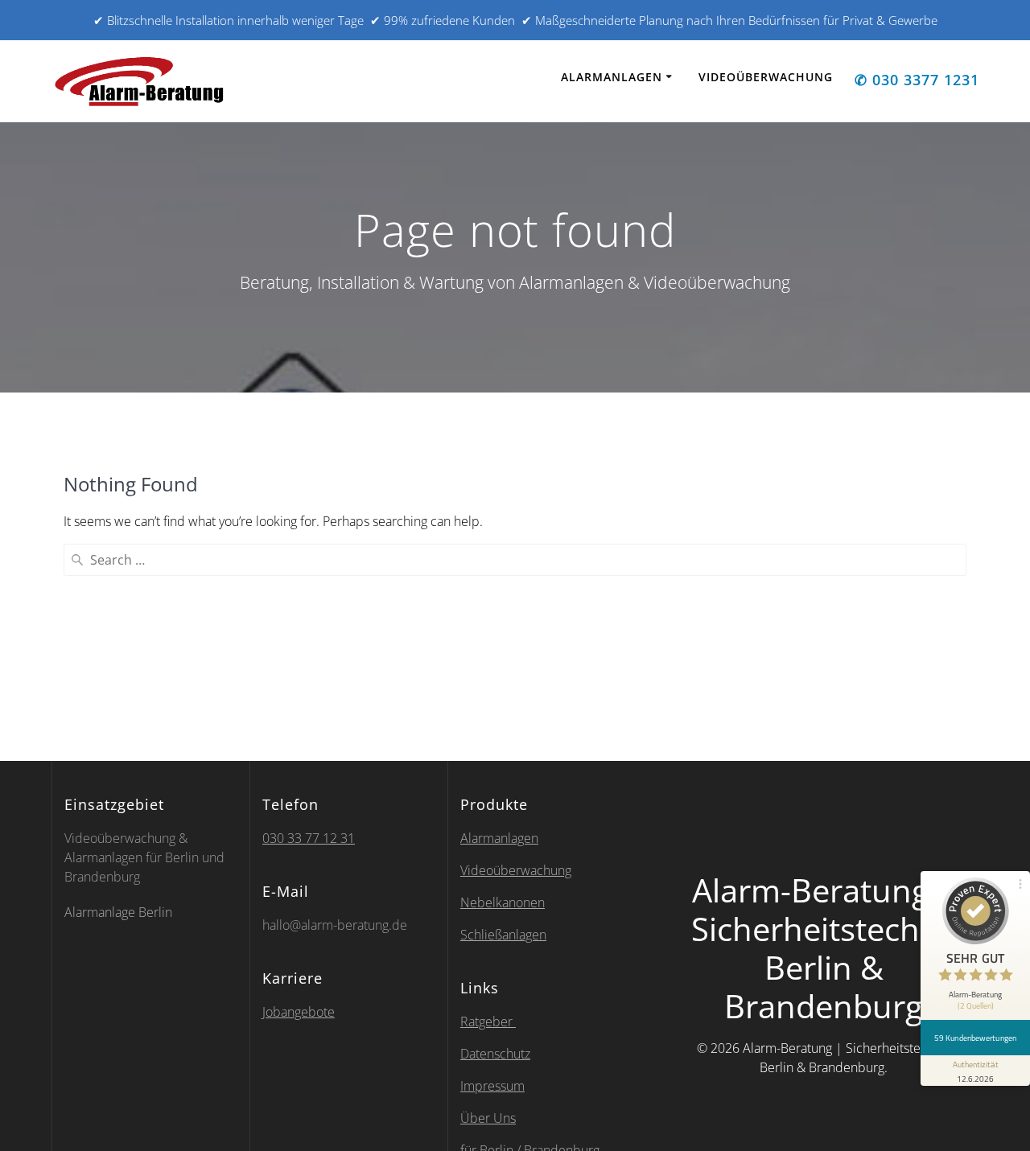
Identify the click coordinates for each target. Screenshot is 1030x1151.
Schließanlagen (503, 934)
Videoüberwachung (765, 76)
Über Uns (488, 1118)
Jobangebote (298, 1012)
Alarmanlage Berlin (119, 912)
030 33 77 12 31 (308, 838)
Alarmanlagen (611, 76)
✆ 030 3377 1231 (917, 79)
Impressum (492, 1086)
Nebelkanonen (502, 902)
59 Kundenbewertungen (975, 1037)
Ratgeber (488, 1021)
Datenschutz (495, 1054)
